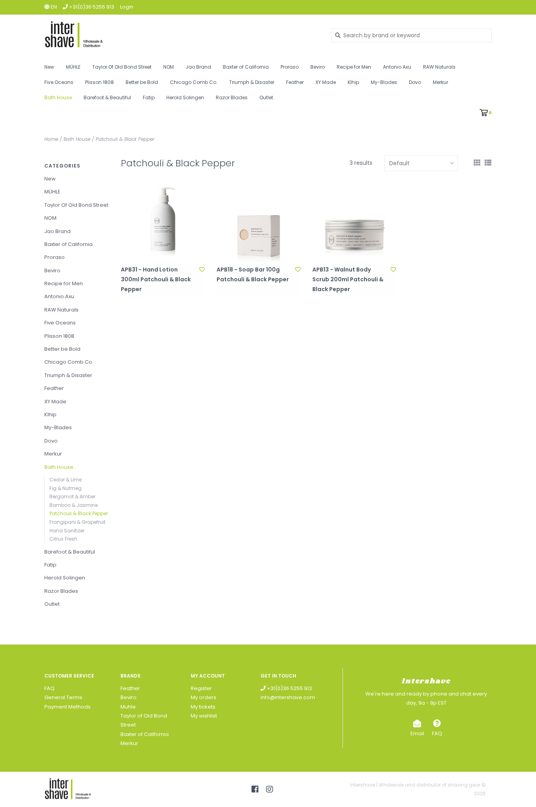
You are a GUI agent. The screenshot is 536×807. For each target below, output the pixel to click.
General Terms (63, 697)
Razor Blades (232, 97)
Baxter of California (246, 67)
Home (51, 139)
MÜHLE (73, 67)
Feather (295, 82)
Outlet (266, 97)
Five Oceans (58, 82)
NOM (168, 67)
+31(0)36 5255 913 (289, 688)
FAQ (49, 688)
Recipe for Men (354, 67)
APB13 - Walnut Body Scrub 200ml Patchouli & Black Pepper (347, 279)
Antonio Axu (397, 67)
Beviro (317, 67)
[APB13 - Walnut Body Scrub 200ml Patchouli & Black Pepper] (354, 221)
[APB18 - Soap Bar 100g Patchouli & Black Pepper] (259, 221)
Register (201, 688)
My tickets (203, 706)
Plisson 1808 (99, 82)
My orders (203, 697)
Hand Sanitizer (66, 530)
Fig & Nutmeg (65, 488)
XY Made (325, 82)
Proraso (290, 67)
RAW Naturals (439, 67)
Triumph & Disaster (251, 82)
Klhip (353, 82)
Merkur (440, 82)
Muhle (128, 706)
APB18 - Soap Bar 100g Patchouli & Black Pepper (253, 274)
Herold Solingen (185, 97)
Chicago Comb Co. (193, 82)
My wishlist (204, 716)
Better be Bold (142, 82)
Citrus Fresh (63, 539)
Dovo (415, 82)
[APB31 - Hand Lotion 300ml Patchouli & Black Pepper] (163, 221)
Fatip (149, 97)
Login (126, 7)
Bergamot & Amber (72, 496)
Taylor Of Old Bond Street (121, 67)
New (49, 67)
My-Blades (384, 82)
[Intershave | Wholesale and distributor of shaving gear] (181, 35)
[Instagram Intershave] (269, 789)
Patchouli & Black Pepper (125, 139)
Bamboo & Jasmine (73, 505)
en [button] (53, 7)
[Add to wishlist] (202, 269)
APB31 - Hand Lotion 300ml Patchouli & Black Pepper (156, 279)
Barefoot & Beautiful (107, 97)
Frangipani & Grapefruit (77, 522)
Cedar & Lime (65, 479)
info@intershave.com (288, 697)
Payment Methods (67, 706)
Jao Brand (198, 67)
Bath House (58, 97)
